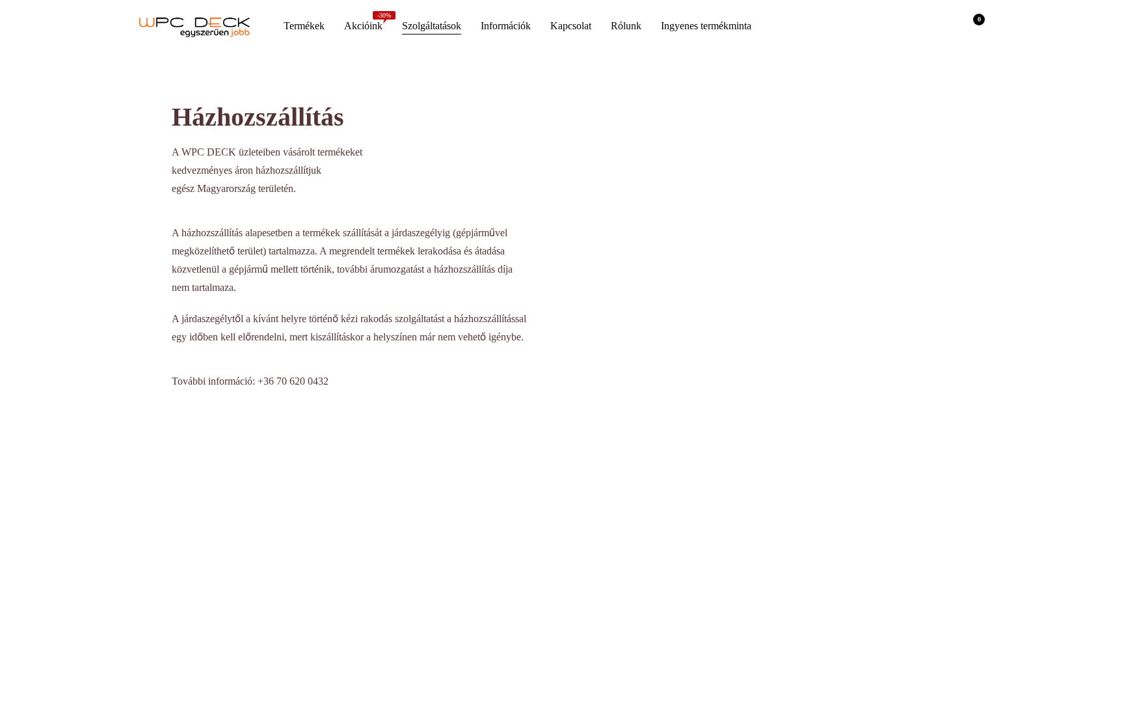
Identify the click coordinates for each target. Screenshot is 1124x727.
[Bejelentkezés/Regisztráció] (938, 26)
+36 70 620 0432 (293, 381)
